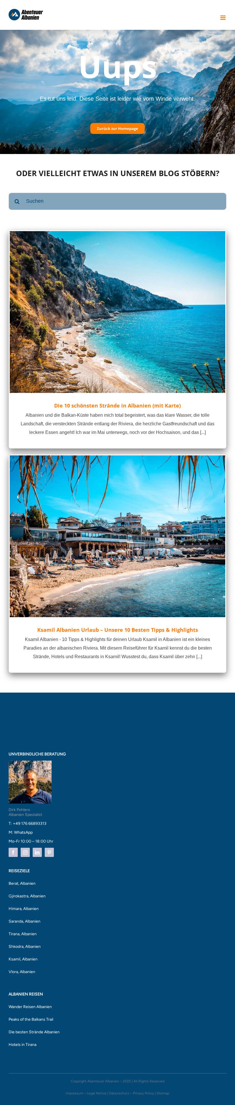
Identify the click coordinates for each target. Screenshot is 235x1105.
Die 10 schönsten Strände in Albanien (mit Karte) (117, 405)
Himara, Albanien (24, 908)
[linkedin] (37, 852)
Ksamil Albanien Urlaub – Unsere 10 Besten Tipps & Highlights (117, 629)
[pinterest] (49, 852)
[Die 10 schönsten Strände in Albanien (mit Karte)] (117, 312)
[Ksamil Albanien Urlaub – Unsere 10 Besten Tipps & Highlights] (117, 536)
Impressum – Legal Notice (86, 1093)
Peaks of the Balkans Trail (31, 1019)
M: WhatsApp (21, 832)
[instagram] (25, 852)
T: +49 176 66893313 (27, 823)
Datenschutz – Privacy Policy (131, 1093)
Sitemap (162, 1093)
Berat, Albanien (22, 883)
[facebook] (13, 852)
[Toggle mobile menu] (223, 18)
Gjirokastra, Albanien (27, 896)
